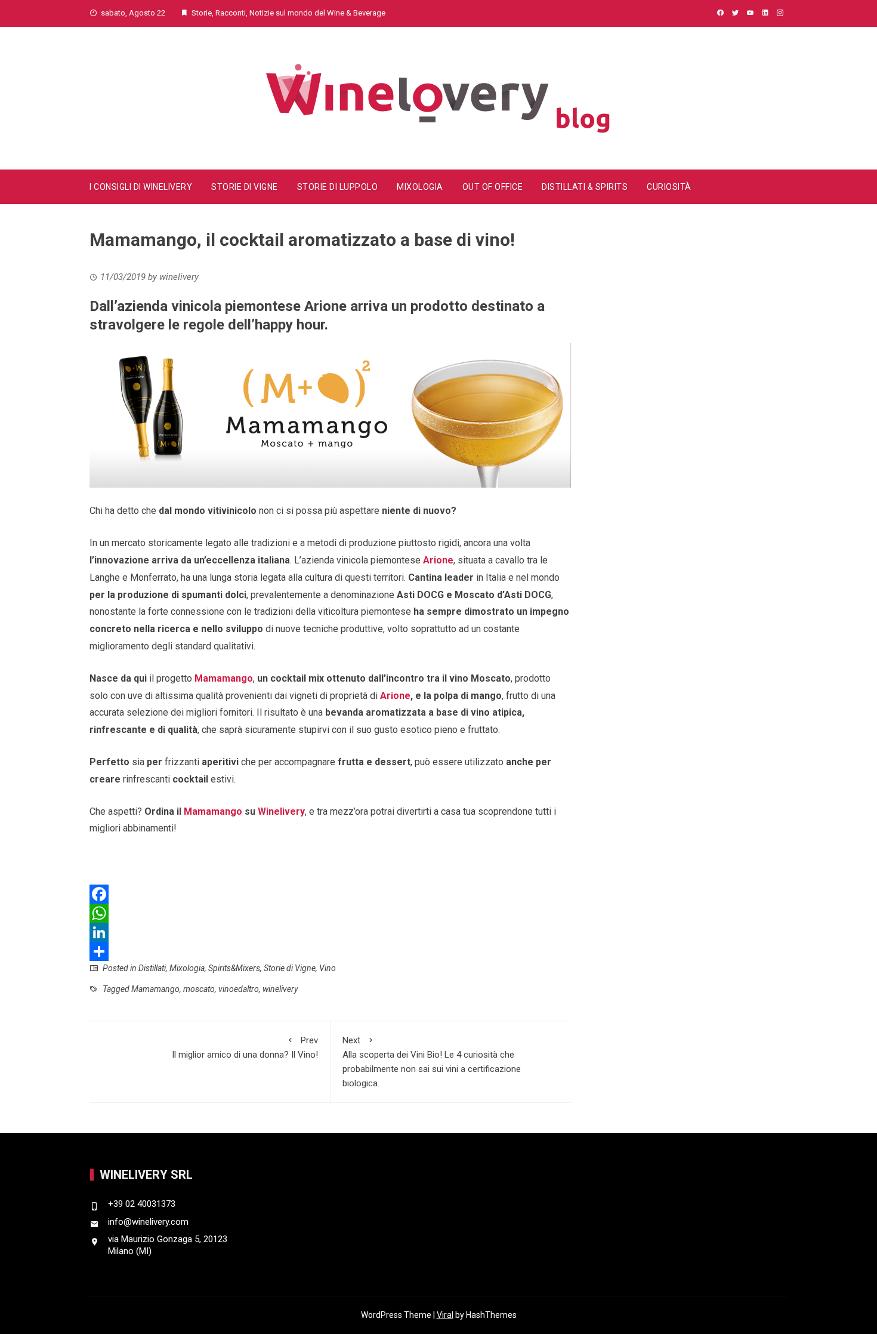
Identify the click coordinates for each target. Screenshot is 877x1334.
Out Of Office (492, 187)
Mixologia (420, 187)
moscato (199, 989)
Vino (327, 968)
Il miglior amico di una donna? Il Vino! (245, 1047)
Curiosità (669, 187)
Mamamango (223, 678)
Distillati (152, 968)
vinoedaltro (238, 989)
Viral (445, 1315)
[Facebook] (330, 894)
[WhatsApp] (330, 913)
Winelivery (281, 811)
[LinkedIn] (330, 932)
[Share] (330, 951)
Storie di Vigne (244, 187)
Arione (438, 560)
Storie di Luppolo (337, 187)
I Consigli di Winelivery (140, 187)
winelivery (280, 989)
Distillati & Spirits (585, 187)
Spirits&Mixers (234, 968)
